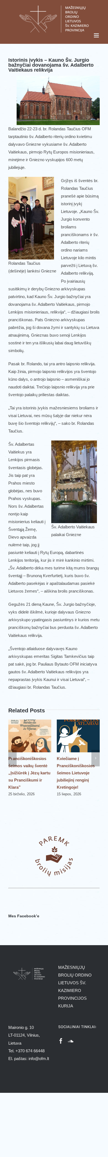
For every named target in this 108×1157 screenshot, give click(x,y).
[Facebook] (61, 1041)
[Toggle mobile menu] (97, 35)
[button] (12, 758)
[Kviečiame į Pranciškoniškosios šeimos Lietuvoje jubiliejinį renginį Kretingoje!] (53, 722)
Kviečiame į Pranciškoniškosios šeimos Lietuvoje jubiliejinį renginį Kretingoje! (51, 773)
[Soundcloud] (70, 1041)
